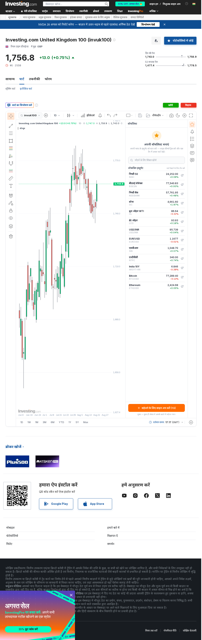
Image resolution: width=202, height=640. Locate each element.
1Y (69, 422)
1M (36, 422)
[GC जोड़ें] (182, 203)
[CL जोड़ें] (182, 212)
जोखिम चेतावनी (189, 630)
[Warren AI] (192, 160)
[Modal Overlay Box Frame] (37, 615)
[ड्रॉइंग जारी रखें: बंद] (10, 203)
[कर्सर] (10, 116)
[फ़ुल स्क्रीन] (191, 115)
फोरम (48, 79)
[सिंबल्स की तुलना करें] (46, 115)
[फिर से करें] (115, 115)
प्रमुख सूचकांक (45, 17)
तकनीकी (34, 79)
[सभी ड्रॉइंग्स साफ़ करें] (10, 236)
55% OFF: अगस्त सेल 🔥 (130, 4)
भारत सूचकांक (29, 17)
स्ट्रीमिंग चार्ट (10, 88)
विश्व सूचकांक (60, 17)
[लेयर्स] (11, 226)
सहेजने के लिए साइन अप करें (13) (159, 407)
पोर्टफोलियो (12, 535)
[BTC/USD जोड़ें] (182, 277)
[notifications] (186, 4)
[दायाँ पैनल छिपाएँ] (124, 269)
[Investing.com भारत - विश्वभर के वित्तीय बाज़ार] (21, 4)
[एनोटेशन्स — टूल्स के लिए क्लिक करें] (10, 185)
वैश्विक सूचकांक (120, 17)
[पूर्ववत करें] (109, 115)
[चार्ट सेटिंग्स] (184, 115)
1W (29, 422)
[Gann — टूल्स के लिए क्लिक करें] (10, 155)
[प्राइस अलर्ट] (100, 115)
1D (21, 422)
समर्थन (110, 543)
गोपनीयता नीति (170, 630)
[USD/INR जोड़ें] (182, 231)
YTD (61, 422)
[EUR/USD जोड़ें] (182, 240)
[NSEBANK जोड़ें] (182, 194)
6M (52, 422)
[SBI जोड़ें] (182, 249)
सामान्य (10, 79)
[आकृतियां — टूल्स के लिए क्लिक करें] (10, 140)
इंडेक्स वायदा (76, 17)
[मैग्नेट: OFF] (10, 195)
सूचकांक (12, 17)
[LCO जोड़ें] (182, 222)
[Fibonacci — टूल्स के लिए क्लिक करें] (10, 148)
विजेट (9, 543)
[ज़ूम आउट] (60, 407)
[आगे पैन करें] (76, 407)
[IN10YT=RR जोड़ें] (182, 268)
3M (44, 422)
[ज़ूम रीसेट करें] (81, 407)
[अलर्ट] (192, 131)
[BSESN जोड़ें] (182, 184)
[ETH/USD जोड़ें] (182, 286)
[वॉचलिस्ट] (192, 124)
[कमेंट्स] (192, 153)
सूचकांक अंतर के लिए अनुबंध (97, 17)
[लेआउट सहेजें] (140, 115)
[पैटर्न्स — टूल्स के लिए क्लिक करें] (10, 163)
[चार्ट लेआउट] (129, 115)
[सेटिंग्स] (191, 422)
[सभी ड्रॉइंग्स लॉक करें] (10, 210)
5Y (77, 422)
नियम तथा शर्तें (151, 630)
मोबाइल (10, 527)
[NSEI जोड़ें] (182, 175)
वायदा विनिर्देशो (137, 17)
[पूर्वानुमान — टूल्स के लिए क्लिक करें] (10, 170)
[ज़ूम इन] (65, 407)
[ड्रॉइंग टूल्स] (17, 268)
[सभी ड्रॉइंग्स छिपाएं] (10, 218)
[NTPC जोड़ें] (182, 258)
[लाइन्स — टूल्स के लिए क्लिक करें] (10, 125)
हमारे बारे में (113, 527)
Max (85, 422)
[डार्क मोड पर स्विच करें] (178, 115)
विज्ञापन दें (112, 535)
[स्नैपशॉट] (171, 115)
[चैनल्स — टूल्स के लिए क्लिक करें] (10, 133)
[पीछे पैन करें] (70, 407)
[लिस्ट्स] (192, 139)
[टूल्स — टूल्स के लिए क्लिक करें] (10, 178)
